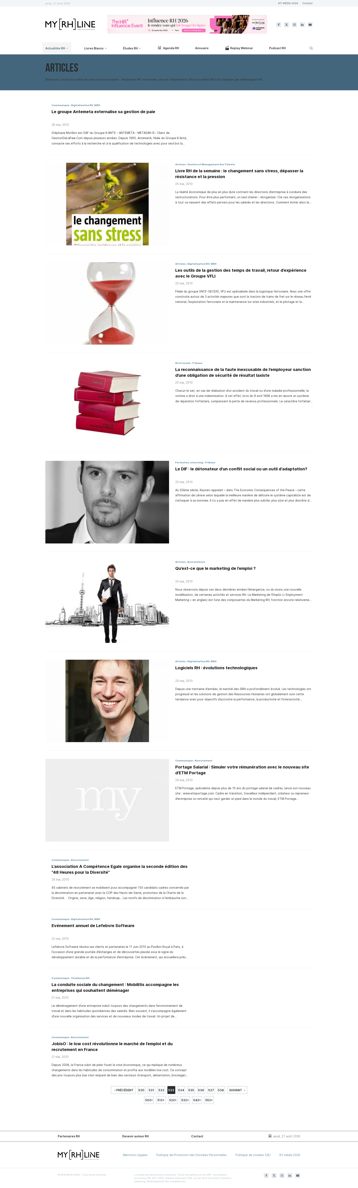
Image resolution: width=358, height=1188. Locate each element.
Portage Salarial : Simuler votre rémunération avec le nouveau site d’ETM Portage (242, 770)
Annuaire (202, 48)
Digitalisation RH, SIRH (85, 105)
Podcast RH (277, 48)
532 (161, 1090)
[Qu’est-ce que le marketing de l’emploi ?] (107, 601)
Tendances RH (80, 978)
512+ (160, 1100)
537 (211, 1090)
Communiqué (60, 105)
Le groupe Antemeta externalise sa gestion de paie (103, 111)
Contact (307, 3)
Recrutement (196, 561)
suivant (236, 1090)
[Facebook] (278, 24)
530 (141, 1090)
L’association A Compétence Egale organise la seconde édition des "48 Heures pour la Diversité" (119, 869)
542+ (197, 1100)
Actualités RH (55, 48)
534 (181, 1090)
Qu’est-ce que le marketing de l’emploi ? (215, 568)
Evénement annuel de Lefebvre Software (93, 925)
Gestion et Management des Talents (211, 164)
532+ (185, 1100)
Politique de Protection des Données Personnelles (191, 1155)
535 (191, 1090)
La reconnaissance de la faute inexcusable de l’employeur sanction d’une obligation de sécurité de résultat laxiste (243, 372)
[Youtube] (310, 24)
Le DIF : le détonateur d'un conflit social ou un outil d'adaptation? (241, 468)
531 (151, 1090)
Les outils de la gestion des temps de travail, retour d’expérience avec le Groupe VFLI (240, 273)
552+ (209, 1100)
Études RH (130, 48)
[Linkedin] (302, 24)
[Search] (310, 48)
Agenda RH (171, 48)
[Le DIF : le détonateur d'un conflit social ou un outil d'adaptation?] (107, 502)
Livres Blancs (94, 48)
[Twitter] (286, 24)
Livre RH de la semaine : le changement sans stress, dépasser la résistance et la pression (239, 173)
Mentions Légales (135, 1155)
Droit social (182, 363)
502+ (149, 1100)
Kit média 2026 (289, 1155)
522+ (173, 1100)
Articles (180, 164)
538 (221, 1090)
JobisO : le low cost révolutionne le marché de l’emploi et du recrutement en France (112, 1046)
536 (201, 1090)
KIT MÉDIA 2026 (288, 3)
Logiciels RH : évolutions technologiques (216, 667)
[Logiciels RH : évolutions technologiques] (107, 701)
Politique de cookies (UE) (253, 1155)
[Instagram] (294, 24)
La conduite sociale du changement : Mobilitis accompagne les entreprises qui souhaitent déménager (115, 987)
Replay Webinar (241, 48)
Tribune (197, 363)
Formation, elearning (189, 462)
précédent (124, 1090)
